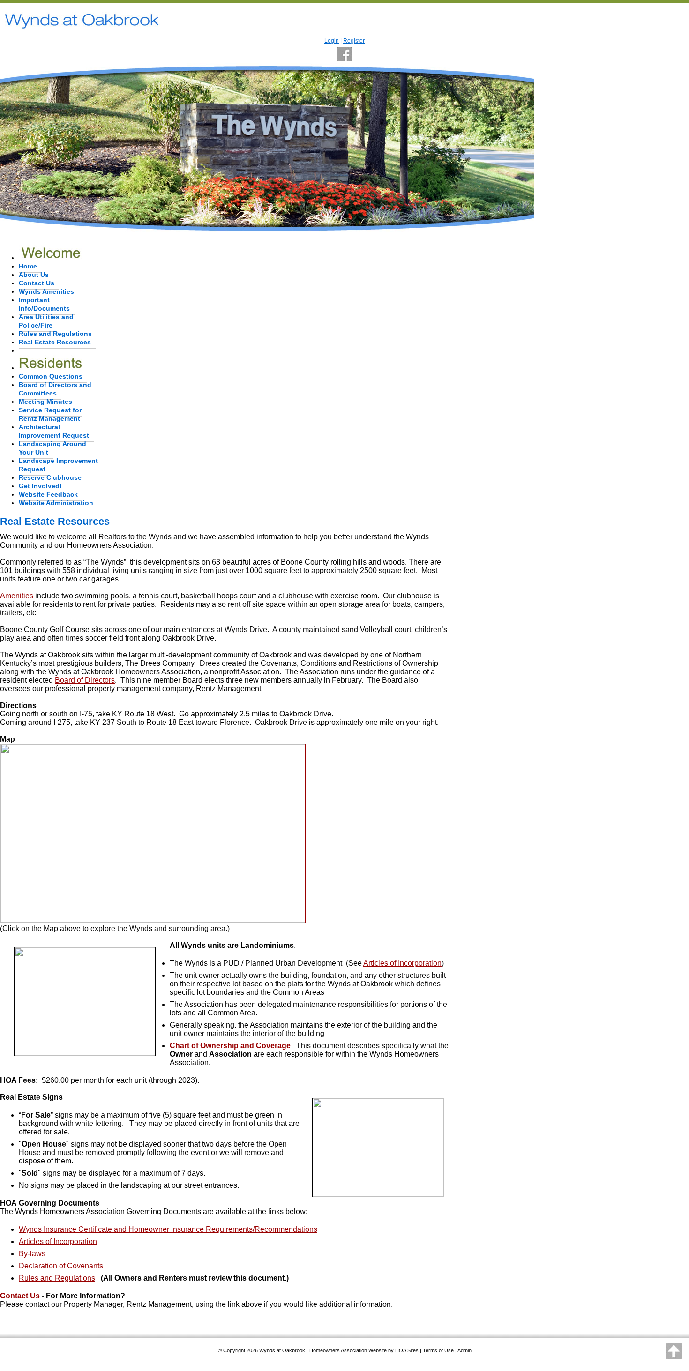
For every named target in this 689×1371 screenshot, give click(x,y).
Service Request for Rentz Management (50, 414)
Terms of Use (438, 1350)
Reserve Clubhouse (50, 477)
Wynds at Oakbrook (282, 1350)
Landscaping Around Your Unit (52, 448)
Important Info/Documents (44, 304)
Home (28, 266)
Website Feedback (48, 494)
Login (331, 40)
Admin (464, 1350)
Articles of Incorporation (402, 963)
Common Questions (50, 376)
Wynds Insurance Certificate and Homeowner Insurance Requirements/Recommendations (168, 1229)
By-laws (32, 1254)
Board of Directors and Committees (55, 389)
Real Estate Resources (55, 342)
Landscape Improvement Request (58, 465)
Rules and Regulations (55, 333)
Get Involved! (40, 486)
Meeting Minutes (45, 401)
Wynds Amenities (46, 291)
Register (354, 40)
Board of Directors (85, 680)
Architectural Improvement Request (54, 431)
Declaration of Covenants (61, 1266)
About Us (34, 274)
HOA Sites (407, 1350)
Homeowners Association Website (348, 1350)
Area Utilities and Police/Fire (46, 321)
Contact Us (36, 283)
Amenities (16, 596)
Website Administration (56, 503)
